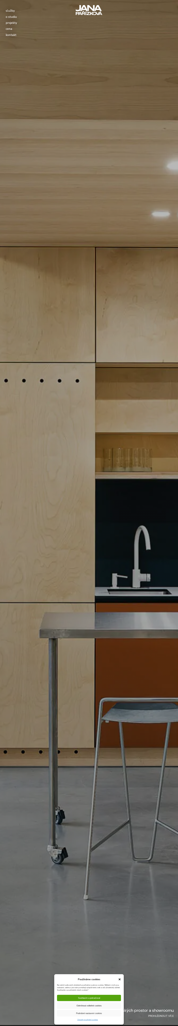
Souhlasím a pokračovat (89, 998)
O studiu (11, 17)
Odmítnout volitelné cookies (89, 1005)
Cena (9, 29)
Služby (10, 11)
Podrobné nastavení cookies (89, 1013)
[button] (119, 979)
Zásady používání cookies (87, 1020)
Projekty (11, 23)
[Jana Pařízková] (89, 10)
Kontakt (11, 35)
